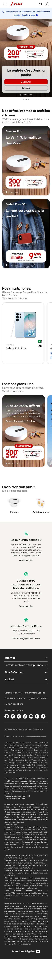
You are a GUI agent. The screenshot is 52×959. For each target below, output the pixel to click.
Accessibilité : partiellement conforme (23, 729)
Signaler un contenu (37, 698)
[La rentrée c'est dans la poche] (26, 58)
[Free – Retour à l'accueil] (16, 4)
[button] (26, 657)
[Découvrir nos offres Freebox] (23, 431)
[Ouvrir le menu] (5, 4)
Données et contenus (14, 698)
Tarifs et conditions (13, 704)
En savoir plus (26, 560)
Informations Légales (35, 693)
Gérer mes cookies (13, 693)
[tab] (23, 99)
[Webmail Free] (40, 4)
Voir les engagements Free (26, 638)
